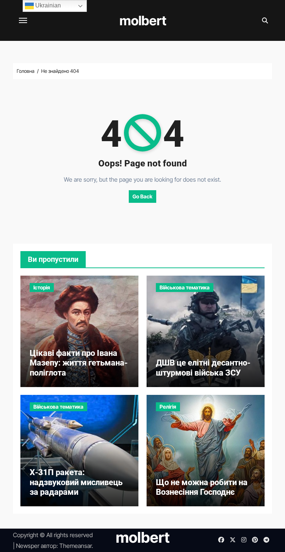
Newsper (27, 545)
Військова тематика (185, 287)
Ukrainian (47, 5)
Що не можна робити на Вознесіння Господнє (202, 487)
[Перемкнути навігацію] (23, 20)
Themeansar (75, 545)
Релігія (168, 406)
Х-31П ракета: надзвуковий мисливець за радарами (76, 482)
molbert (142, 20)
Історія (41, 287)
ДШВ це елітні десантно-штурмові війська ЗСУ (203, 367)
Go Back (142, 196)
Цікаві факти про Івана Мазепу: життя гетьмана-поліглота (79, 362)
